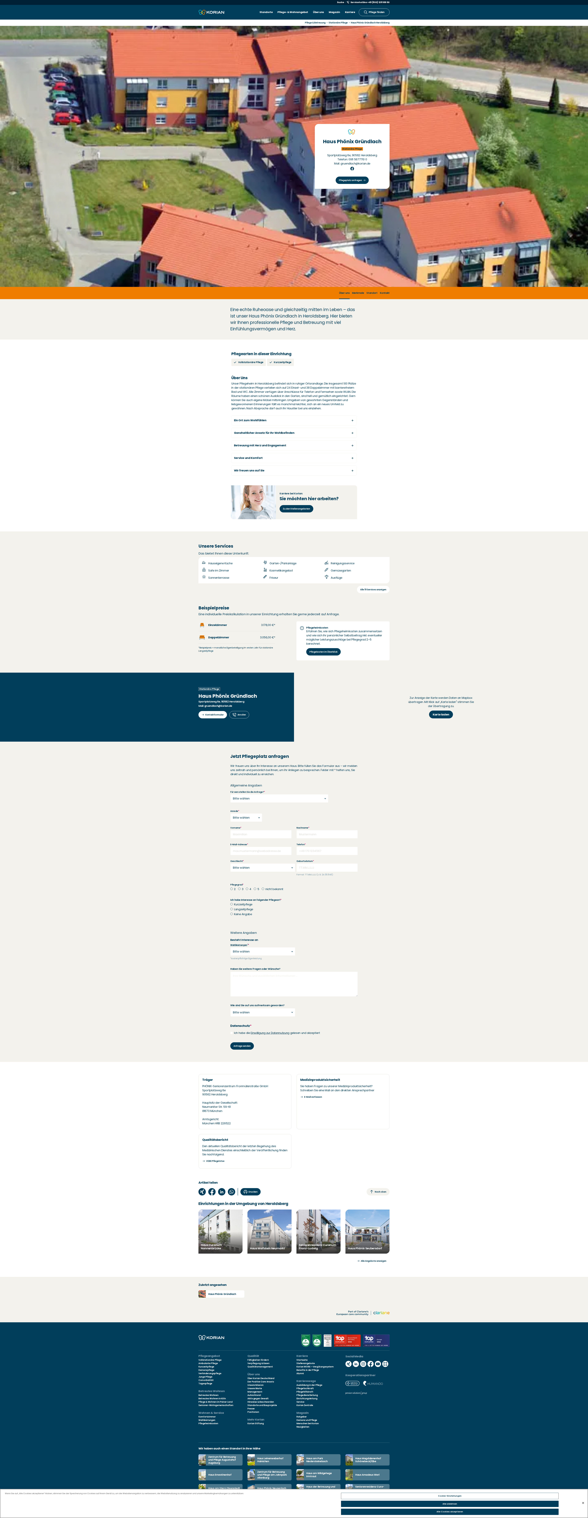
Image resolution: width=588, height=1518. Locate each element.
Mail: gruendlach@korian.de (352, 163)
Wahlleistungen (238, 945)
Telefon (301, 844)
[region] (294, 1503)
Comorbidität (206, 1380)
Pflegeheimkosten (208, 1423)
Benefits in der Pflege (307, 1370)
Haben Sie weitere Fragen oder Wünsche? (255, 968)
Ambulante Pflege (208, 1363)
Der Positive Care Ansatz (260, 1381)
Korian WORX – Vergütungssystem (315, 1366)
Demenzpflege (206, 1370)
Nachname (302, 828)
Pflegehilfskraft (304, 1391)
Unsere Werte (254, 1388)
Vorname (235, 828)
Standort (371, 293)
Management (254, 1391)
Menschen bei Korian (307, 1423)
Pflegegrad (236, 885)
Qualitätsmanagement (260, 1366)
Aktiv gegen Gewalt (258, 1398)
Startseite (301, 1359)
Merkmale (358, 293)
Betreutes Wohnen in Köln (212, 1398)
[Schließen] (583, 1503)
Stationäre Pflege (338, 23)
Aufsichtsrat (254, 1395)
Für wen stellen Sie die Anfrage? (247, 792)
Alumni (300, 1373)
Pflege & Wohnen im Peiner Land (215, 1401)
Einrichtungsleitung (306, 1398)
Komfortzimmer (207, 1416)
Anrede (234, 811)
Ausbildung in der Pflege (309, 1385)
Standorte (266, 12)
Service (300, 1401)
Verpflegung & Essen (258, 1363)
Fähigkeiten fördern (258, 1359)
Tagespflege (205, 1383)
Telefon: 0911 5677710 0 (352, 159)
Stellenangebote (305, 1363)
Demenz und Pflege (306, 1420)
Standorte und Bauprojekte (262, 1405)
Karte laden (441, 714)
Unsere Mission (255, 1385)
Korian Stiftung (255, 1423)
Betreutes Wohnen (208, 1395)
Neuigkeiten (302, 1426)
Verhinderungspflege (209, 1373)
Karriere (350, 12)
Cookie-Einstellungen (450, 1495)
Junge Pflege (205, 1376)
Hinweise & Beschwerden (260, 1401)
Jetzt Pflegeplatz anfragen (259, 756)
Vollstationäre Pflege (209, 1359)
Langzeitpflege (243, 909)
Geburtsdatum (305, 861)
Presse (251, 1408)
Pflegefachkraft (305, 1388)
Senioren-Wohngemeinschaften (215, 1405)
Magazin (334, 12)
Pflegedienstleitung (307, 1395)
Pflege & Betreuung (315, 23)
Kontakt (385, 293)
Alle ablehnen (450, 1503)
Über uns (318, 12)
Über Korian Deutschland (260, 1378)
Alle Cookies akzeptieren (450, 1511)
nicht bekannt (274, 889)
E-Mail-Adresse (239, 844)
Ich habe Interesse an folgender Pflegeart (255, 899)
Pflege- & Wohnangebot (292, 12)
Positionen (253, 1411)
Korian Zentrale (304, 1405)
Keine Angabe (243, 914)
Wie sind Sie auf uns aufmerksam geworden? (257, 1005)
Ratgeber (301, 1416)
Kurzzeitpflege (243, 904)
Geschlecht (237, 861)
